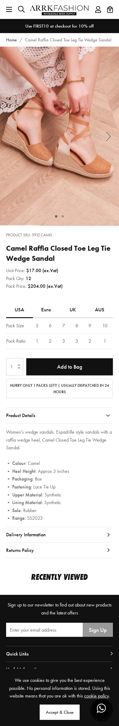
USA (19, 309)
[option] (59, 26)
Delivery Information (26, 534)
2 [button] (63, 216)
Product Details (20, 415)
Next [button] (108, 136)
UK (73, 309)
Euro (46, 309)
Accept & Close (60, 712)
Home (11, 40)
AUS (99, 309)
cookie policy (96, 696)
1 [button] (56, 216)
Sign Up (98, 630)
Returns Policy (20, 550)
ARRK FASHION (59, 9)
